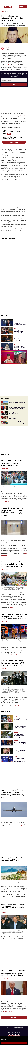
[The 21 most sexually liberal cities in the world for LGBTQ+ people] (4, 422)
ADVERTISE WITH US (6, 1030)
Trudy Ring (7, 47)
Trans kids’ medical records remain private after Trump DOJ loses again (20, 736)
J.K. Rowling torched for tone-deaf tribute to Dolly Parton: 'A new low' (20, 719)
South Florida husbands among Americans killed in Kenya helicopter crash (17, 404)
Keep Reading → (8, 501)
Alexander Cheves (5, 569)
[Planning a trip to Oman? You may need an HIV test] (14, 872)
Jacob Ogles (4, 668)
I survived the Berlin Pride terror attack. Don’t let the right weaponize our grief (12, 564)
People (15, 716)
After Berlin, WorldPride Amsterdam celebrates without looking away (11, 462)
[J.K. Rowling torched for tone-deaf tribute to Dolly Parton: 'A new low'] (7, 718)
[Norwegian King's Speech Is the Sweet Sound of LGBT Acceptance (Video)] (4, 412)
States (15, 756)
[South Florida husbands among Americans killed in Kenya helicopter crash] (4, 403)
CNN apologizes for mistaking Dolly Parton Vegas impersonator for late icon (20, 348)
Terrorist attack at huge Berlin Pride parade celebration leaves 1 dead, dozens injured (14, 616)
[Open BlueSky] (12, 1035)
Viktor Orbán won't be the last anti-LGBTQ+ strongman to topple (13, 907)
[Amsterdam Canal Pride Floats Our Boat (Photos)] (4, 417)
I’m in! (14, 84)
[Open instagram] (18, 1035)
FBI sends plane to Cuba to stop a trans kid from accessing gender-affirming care (12, 793)
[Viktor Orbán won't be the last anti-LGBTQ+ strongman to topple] (14, 921)
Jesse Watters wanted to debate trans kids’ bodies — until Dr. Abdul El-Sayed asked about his (20, 744)
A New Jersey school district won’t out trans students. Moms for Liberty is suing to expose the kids (20, 761)
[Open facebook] (9, 1035)
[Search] (17, 6)
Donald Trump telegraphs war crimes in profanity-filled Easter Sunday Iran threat (14, 972)
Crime (15, 328)
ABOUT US (11, 1027)
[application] (14, 357)
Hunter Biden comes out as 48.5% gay (20, 339)
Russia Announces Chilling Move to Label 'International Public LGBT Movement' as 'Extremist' (17, 408)
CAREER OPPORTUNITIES (18, 1027)
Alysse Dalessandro (5, 468)
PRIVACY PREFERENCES (22, 1030)
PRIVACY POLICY (14, 1030)
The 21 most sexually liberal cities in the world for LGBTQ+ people (17, 422)
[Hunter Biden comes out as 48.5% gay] (7, 338)
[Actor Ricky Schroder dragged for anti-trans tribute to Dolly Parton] (7, 750)
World (6, 11)
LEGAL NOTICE (17, 1032)
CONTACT (6, 1027)
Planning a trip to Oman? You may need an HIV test (13, 859)
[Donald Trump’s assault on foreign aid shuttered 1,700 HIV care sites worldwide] (14, 677)
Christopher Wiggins (5, 621)
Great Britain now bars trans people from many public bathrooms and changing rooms (13, 511)
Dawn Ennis (4, 518)
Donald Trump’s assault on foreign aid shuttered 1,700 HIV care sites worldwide (12, 663)
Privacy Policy (20, 1038)
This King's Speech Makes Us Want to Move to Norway (17, 412)
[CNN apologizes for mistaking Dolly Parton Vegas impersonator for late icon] (7, 346)
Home (2, 11)
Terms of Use (3, 1039)
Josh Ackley (4, 912)
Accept (14, 1043)
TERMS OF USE (11, 1032)
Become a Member (14, 142)
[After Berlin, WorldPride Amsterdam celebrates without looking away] (14, 477)
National (16, 320)
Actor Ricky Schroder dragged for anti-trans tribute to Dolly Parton (19, 752)
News (15, 344)
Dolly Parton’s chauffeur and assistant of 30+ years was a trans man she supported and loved (20, 728)
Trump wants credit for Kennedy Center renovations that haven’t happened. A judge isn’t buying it (20, 324)
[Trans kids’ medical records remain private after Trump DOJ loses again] (7, 734)
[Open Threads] (15, 1035)
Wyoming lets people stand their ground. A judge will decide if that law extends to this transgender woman (19, 332)
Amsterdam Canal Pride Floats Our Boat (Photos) (17, 417)
